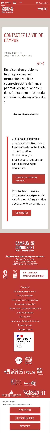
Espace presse (25, 325)
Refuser (25, 426)
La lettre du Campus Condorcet (33, 274)
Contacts (25, 287)
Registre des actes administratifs (25, 308)
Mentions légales (25, 295)
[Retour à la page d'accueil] (7, 10)
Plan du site (25, 316)
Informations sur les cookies (25, 299)
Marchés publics (25, 329)
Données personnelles (25, 304)
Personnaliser (25, 418)
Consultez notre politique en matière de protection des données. (18, 404)
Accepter (25, 410)
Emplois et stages (25, 312)
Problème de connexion (25, 291)
